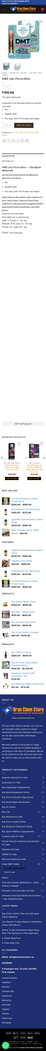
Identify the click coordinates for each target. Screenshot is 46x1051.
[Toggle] (42, 811)
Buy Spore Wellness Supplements (18, 831)
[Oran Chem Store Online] (23, 9)
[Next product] (4, 87)
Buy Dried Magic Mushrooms (16, 802)
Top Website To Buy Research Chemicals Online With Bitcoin (21, 923)
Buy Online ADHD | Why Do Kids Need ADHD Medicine (20, 915)
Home (4, 73)
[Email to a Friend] (18, 141)
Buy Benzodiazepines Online (15, 792)
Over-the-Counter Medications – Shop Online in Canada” (20, 884)
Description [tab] (8, 156)
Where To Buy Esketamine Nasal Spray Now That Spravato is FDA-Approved (20, 932)
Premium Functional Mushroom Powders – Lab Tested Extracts (21, 897)
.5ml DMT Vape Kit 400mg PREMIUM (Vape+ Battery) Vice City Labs (34, 468)
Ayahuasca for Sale (11, 782)
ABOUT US (37, 1044)
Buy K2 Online (8, 807)
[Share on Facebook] (9, 141)
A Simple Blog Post (11, 938)
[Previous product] (9, 87)
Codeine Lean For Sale (13, 836)
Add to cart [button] (12, 478)
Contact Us (25, 1044)
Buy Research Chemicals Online (17, 826)
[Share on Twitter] (13, 141)
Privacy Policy (12, 1044)
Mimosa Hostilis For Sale (14, 859)
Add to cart (24, 125)
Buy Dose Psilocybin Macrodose (17, 797)
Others (5, 877)
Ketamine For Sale (10, 849)
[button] (3, 9)
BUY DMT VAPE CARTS (20, 133)
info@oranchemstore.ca (21, 957)
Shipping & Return (16, 1042)
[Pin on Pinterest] (23, 141)
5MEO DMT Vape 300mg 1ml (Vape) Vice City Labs (11, 467)
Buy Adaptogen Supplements (16, 787)
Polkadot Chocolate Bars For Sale (18, 890)
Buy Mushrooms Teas (12, 816)
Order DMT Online (18, 73)
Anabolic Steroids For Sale (14, 777)
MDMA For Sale (9, 854)
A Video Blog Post (11, 943)
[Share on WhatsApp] (4, 141)
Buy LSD (6, 812)
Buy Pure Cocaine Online (14, 821)
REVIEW (29, 1042)
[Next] (40, 40)
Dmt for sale (9, 872)
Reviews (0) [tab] (8, 161)
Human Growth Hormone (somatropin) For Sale (20, 843)
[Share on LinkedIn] (27, 141)
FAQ (35, 1042)
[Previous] (6, 40)
